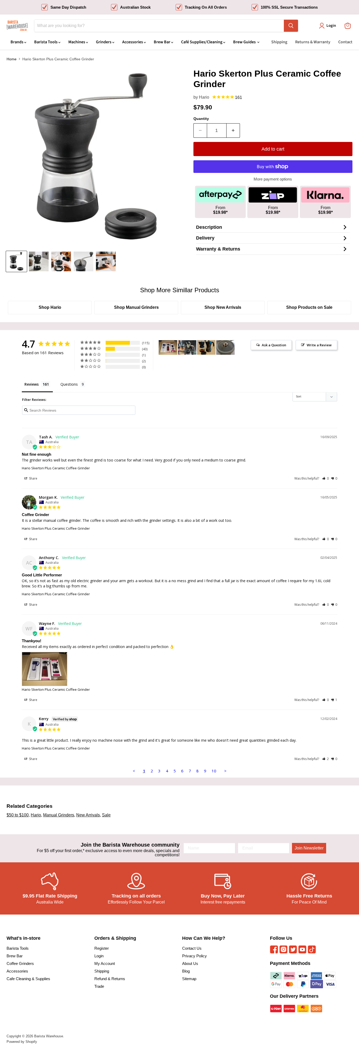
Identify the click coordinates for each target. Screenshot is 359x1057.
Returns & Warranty (312, 42)
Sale (106, 815)
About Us (190, 963)
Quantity (201, 118)
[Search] (291, 26)
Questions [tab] (69, 384)
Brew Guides (245, 42)
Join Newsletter (309, 848)
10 (214, 770)
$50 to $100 (18, 815)
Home (12, 59)
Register (101, 948)
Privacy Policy (194, 956)
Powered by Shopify (22, 1042)
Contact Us (192, 948)
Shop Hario (50, 307)
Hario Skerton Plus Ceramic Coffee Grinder (56, 468)
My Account (104, 963)
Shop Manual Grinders (136, 307)
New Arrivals (88, 815)
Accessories (133, 42)
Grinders (104, 42)
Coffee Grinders (20, 963)
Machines (77, 42)
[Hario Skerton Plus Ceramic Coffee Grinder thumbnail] (83, 261)
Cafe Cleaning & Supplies (28, 978)
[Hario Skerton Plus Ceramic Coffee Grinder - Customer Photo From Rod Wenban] (225, 347)
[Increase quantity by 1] (233, 130)
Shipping (279, 42)
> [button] (225, 770)
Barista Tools (46, 42)
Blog (186, 971)
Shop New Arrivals (222, 307)
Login (99, 956)
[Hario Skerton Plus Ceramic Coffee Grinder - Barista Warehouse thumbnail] (16, 261)
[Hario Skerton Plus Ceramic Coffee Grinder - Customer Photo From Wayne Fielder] (168, 347)
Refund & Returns (109, 978)
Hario (204, 97)
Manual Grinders (58, 815)
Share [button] (32, 478)
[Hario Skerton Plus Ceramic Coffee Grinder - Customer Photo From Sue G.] (187, 347)
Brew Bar (162, 42)
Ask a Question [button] (274, 345)
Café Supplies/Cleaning (202, 42)
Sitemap (189, 978)
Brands (17, 42)
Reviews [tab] (31, 384)
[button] (325, 478)
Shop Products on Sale (309, 307)
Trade (99, 986)
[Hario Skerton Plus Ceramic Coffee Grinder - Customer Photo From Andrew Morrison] (206, 347)
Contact (345, 42)
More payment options (273, 179)
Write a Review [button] (319, 345)
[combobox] (159, 26)
